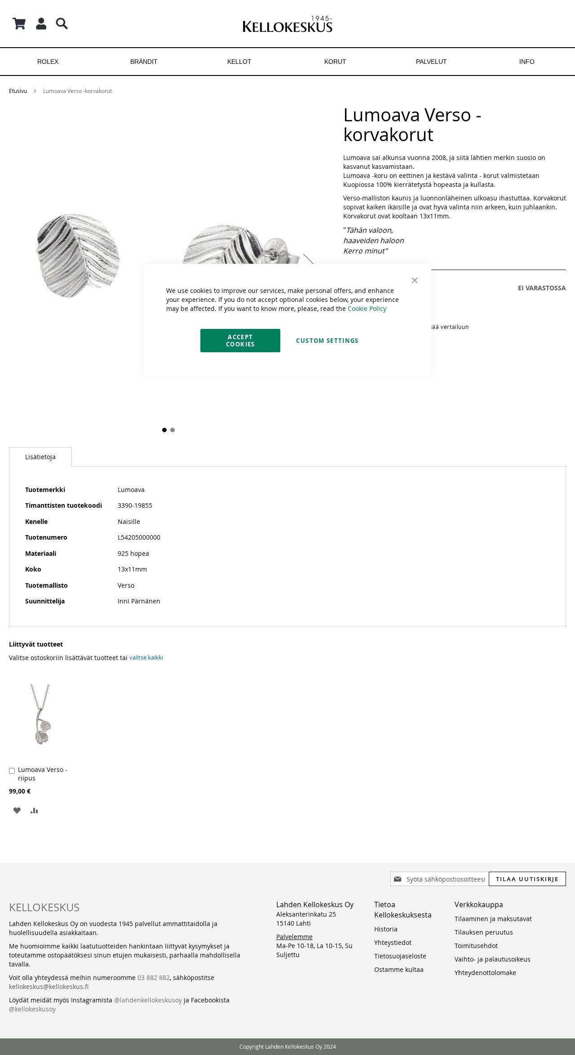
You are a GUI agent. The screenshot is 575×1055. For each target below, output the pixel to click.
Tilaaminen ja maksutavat (493, 918)
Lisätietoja (40, 456)
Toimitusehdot (476, 945)
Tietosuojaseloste (400, 956)
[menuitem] (48, 61)
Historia (386, 929)
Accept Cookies (240, 340)
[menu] (287, 61)
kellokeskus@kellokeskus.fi (48, 986)
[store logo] (287, 23)
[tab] (40, 457)
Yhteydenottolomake (485, 972)
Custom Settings (327, 341)
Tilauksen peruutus (484, 932)
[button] (17, 810)
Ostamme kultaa (399, 969)
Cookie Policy (367, 308)
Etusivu (18, 90)
